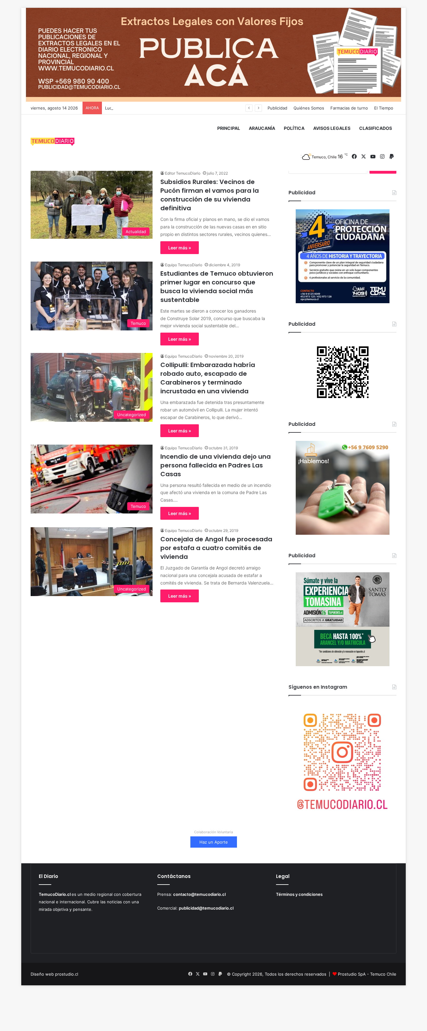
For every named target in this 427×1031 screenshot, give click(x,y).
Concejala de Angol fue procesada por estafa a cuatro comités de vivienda (216, 548)
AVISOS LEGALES (331, 128)
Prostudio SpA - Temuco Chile (367, 974)
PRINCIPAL (228, 128)
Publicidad (277, 107)
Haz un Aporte (213, 842)
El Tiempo (383, 107)
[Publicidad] (213, 54)
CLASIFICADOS (375, 128)
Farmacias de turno (349, 107)
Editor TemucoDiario (182, 173)
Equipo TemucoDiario (183, 265)
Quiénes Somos (309, 107)
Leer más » (179, 247)
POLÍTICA (294, 128)
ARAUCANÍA (262, 128)
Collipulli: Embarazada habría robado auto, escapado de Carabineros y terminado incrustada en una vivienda (207, 378)
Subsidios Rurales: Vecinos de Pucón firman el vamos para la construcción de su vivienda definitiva (209, 194)
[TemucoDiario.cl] (52, 143)
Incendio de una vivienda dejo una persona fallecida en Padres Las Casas (215, 465)
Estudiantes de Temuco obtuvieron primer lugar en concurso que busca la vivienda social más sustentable (216, 286)
